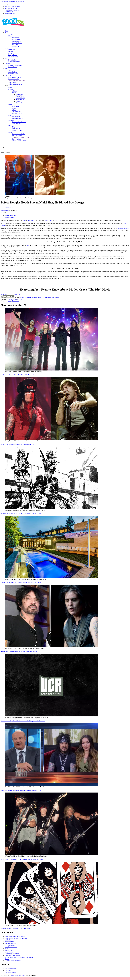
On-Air (7, 32)
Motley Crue (48, 220)
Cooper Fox (15, 46)
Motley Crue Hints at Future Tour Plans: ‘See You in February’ (20, 375)
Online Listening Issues (15, 84)
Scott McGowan (17, 43)
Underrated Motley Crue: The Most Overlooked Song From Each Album (23, 721)
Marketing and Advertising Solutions (16, 938)
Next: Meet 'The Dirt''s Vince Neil (11, 294)
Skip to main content (7, 1)
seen (23, 220)
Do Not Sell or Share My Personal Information (19, 957)
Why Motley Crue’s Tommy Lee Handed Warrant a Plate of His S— (21, 652)
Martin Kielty (5, 210)
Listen (6, 48)
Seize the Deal (9, 12)
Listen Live (11, 49)
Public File (8, 940)
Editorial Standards (10, 943)
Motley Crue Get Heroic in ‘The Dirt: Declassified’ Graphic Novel (21, 513)
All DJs (10, 34)
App (6, 58)
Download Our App (11, 8)
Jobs (9, 70)
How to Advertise (13, 79)
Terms (6, 948)
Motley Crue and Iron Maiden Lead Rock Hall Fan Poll (17, 444)
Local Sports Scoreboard (12, 10)
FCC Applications (10, 945)
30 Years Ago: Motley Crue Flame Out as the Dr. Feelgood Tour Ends (22, 859)
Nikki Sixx (30, 220)
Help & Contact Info (14, 77)
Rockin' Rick (16, 39)
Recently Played (13, 56)
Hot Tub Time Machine (15, 65)
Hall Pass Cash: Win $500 (12, 6)
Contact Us (8, 75)
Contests (7, 63)
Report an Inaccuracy (11, 947)
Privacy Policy (9, 952)
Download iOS (13, 60)
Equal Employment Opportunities (15, 936)
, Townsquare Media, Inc (17, 975)
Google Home (12, 55)
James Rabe (15, 37)
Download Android (14, 62)
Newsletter (15, 301)
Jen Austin (15, 44)
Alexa (10, 53)
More (6, 68)
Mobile (10, 51)
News (9, 301)
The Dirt (19, 299)
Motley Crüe (12, 299)
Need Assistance (9, 941)
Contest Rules (12, 67)
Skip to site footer (18, 1)
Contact (7, 959)
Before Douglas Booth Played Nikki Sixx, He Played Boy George (39, 297)
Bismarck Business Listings (13, 960)
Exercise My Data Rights (12, 955)
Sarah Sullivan (16, 41)
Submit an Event (13, 74)
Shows (10, 36)
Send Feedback (13, 82)
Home (6, 31)
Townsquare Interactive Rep (16, 80)
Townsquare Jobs (10, 13)
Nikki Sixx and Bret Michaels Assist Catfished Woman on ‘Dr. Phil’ (21, 790)
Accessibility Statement (12, 953)
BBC (28, 245)
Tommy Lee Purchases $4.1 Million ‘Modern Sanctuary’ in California (22, 582)
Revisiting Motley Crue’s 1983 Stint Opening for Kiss (17, 928)
